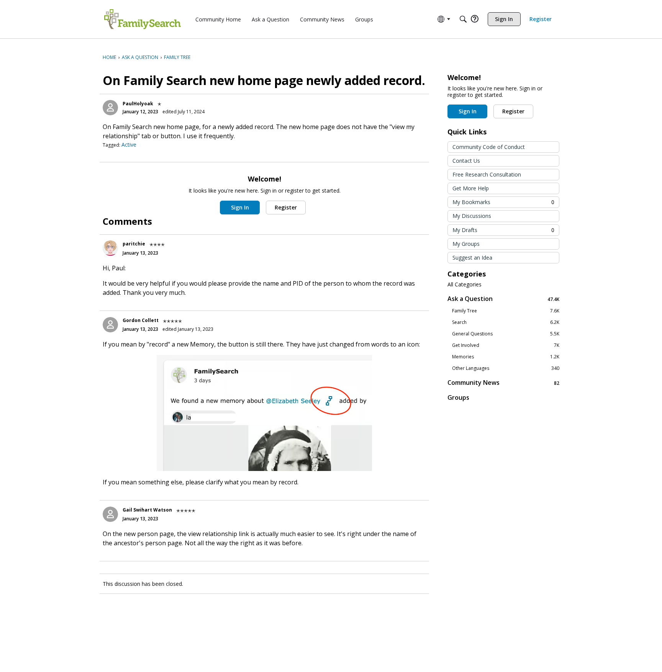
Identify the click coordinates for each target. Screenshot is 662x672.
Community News (503, 383)
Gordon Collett (141, 320)
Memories (505, 356)
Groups (458, 397)
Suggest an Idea (472, 257)
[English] (142, 19)
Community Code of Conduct (488, 146)
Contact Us (466, 160)
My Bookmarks (503, 202)
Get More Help (470, 188)
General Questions (505, 333)
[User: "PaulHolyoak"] (110, 107)
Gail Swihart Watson (147, 510)
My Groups (466, 243)
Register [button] (286, 207)
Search (505, 322)
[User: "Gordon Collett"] (110, 324)
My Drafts (503, 230)
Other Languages (505, 368)
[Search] (463, 19)
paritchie (134, 243)
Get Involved (505, 345)
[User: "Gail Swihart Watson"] (110, 514)
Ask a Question (503, 299)
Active (128, 144)
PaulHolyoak (138, 103)
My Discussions (471, 215)
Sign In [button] (240, 207)
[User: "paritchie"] (110, 248)
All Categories (464, 284)
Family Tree (505, 310)
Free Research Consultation (486, 174)
